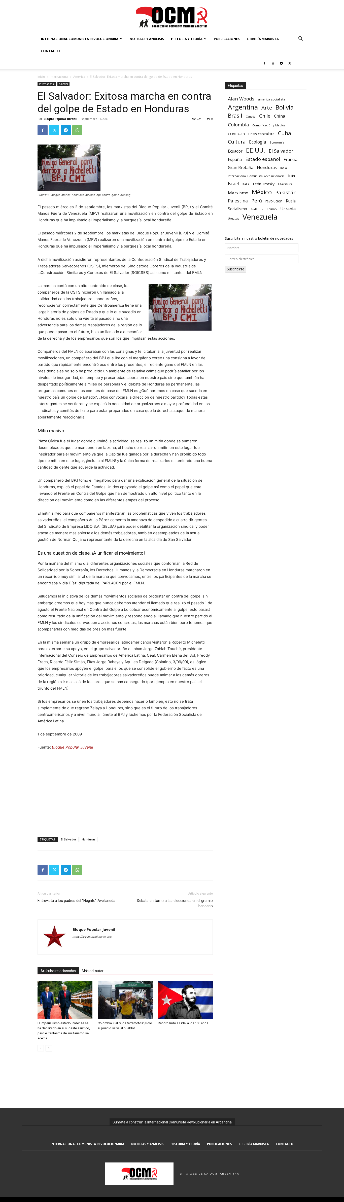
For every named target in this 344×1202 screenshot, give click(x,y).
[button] (300, 39)
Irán (291, 175)
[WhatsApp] (77, 130)
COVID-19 (236, 133)
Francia (290, 159)
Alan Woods (241, 98)
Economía (277, 142)
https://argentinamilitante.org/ (92, 936)
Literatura (285, 184)
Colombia (238, 124)
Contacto (50, 51)
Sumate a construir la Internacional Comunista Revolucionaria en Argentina (172, 1122)
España (235, 159)
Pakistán (286, 192)
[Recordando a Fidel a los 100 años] (185, 1000)
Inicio (41, 77)
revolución (273, 201)
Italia (246, 184)
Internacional (59, 77)
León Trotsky (263, 184)
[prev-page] (41, 1048)
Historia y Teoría (186, 39)
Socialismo (237, 208)
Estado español (262, 159)
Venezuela (260, 217)
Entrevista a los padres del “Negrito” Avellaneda (76, 900)
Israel (233, 183)
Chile (264, 115)
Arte (266, 107)
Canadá (251, 116)
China (279, 116)
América (79, 77)
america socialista (271, 99)
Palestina (238, 200)
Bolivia (285, 107)
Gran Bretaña (240, 167)
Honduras (88, 839)
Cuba (284, 133)
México (262, 192)
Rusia (291, 201)
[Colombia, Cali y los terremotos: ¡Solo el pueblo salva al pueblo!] (125, 1000)
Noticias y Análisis (147, 39)
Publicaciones (227, 39)
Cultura (237, 141)
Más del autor (93, 971)
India (283, 168)
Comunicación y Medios (268, 125)
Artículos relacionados (58, 971)
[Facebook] (264, 63)
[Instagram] (273, 63)
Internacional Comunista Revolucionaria (79, 39)
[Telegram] (281, 63)
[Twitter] (289, 63)
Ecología (257, 142)
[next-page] (49, 1048)
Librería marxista (263, 39)
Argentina (243, 107)
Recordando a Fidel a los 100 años (183, 1023)
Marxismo (238, 192)
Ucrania (288, 208)
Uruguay (233, 218)
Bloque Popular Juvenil (60, 119)
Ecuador (235, 151)
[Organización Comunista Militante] (172, 16)
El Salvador (68, 839)
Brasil (235, 115)
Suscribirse (235, 269)
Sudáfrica (257, 209)
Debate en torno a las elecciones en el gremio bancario (175, 903)
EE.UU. (255, 150)
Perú (256, 200)
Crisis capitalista (261, 133)
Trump (272, 209)
